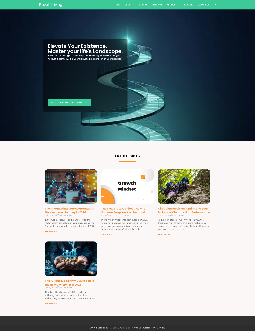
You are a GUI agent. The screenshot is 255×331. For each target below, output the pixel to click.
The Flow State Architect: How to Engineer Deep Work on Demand (123, 210)
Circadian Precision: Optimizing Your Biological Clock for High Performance (184, 210)
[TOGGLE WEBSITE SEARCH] (215, 4)
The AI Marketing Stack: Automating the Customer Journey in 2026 (69, 210)
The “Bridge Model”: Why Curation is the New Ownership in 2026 (69, 282)
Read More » (51, 231)
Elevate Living (50, 4)
